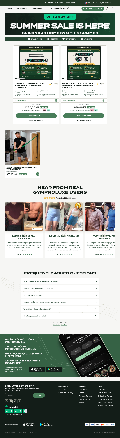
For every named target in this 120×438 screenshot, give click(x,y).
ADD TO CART (36, 115)
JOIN (38, 395)
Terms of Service (10, 432)
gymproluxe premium (92, 9)
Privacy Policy (22, 432)
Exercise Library (65, 393)
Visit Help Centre (60, 325)
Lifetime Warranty (106, 399)
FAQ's (81, 402)
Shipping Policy (105, 396)
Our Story (83, 389)
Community (84, 399)
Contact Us (103, 389)
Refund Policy (104, 393)
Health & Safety (105, 402)
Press (81, 393)
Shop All (62, 389)
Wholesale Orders (106, 406)
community (36, 9)
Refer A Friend (85, 396)
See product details (36, 120)
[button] (16, 78)
